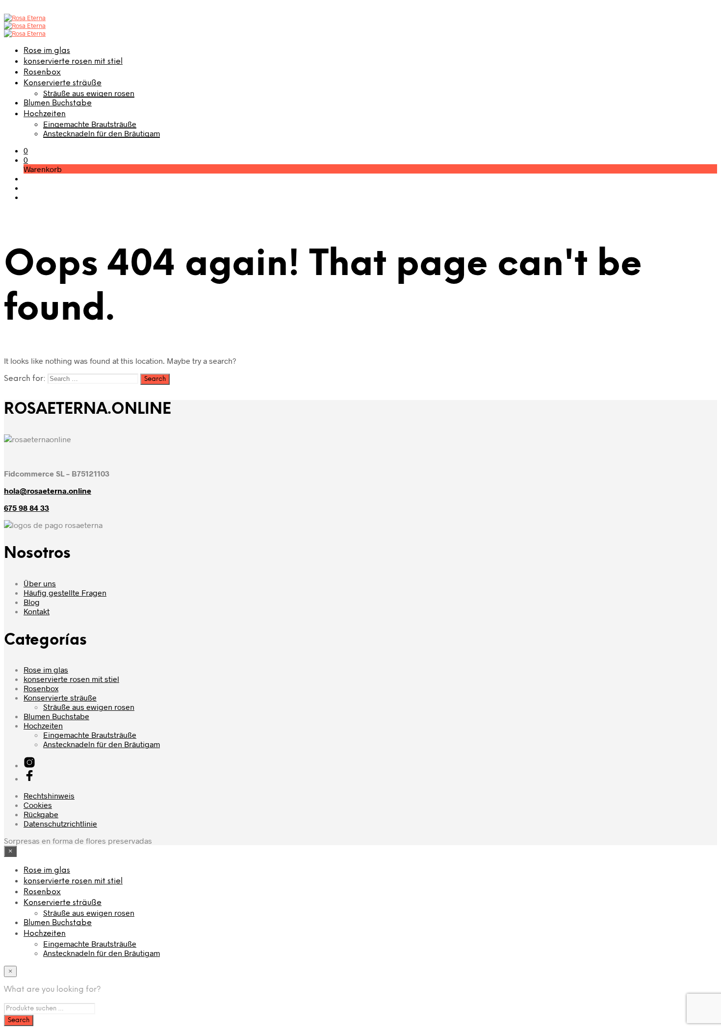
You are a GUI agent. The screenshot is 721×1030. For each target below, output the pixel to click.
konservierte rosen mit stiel (73, 61)
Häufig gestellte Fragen (65, 592)
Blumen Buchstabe (58, 103)
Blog (32, 601)
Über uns (40, 583)
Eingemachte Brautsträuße (89, 123)
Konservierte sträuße (63, 83)
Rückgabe (41, 814)
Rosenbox (42, 72)
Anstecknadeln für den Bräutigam (101, 133)
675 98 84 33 (26, 507)
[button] (26, 150)
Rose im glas (47, 51)
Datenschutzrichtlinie (60, 823)
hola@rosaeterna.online (47, 490)
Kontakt (37, 611)
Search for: (25, 379)
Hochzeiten (45, 114)
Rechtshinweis (49, 795)
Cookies (38, 804)
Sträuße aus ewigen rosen (88, 93)
